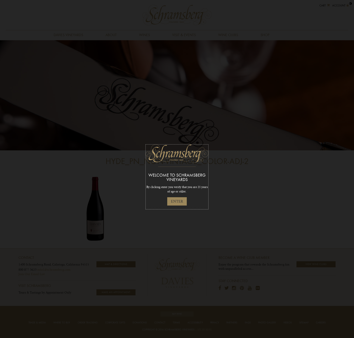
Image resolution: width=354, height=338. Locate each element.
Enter (177, 201)
